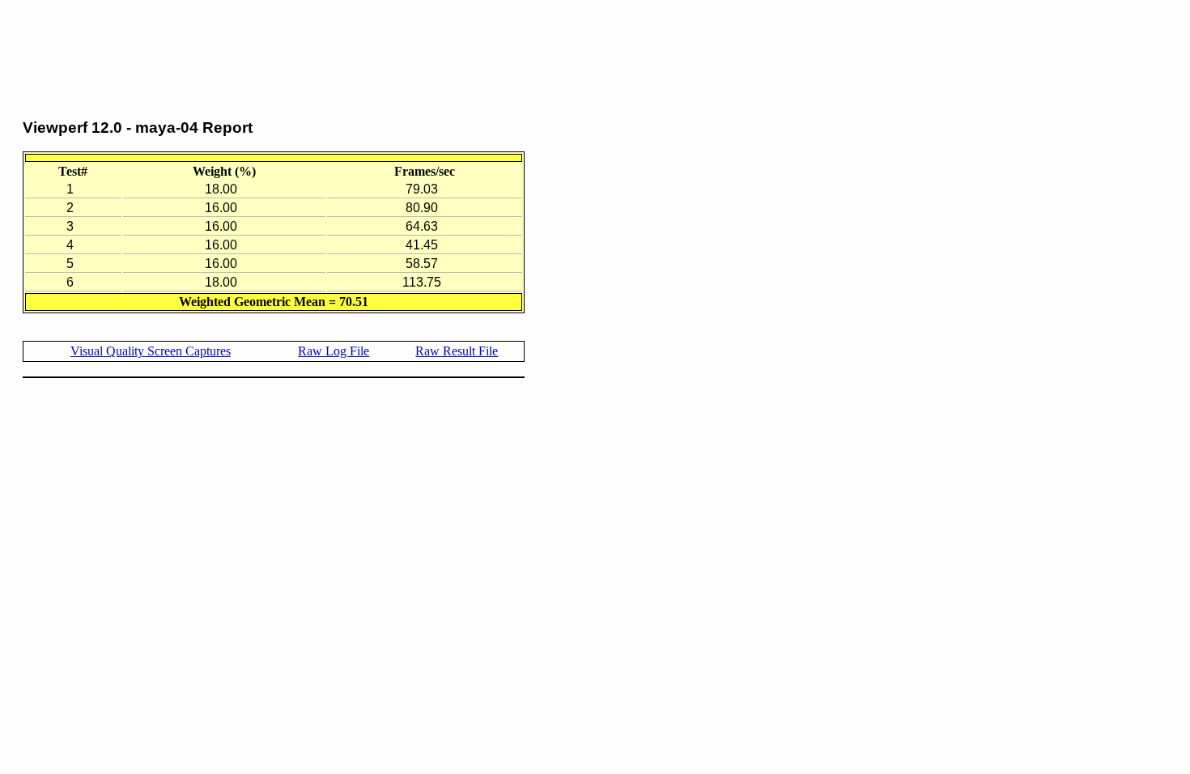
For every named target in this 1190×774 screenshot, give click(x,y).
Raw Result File (456, 351)
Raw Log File (333, 351)
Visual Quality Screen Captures (150, 351)
